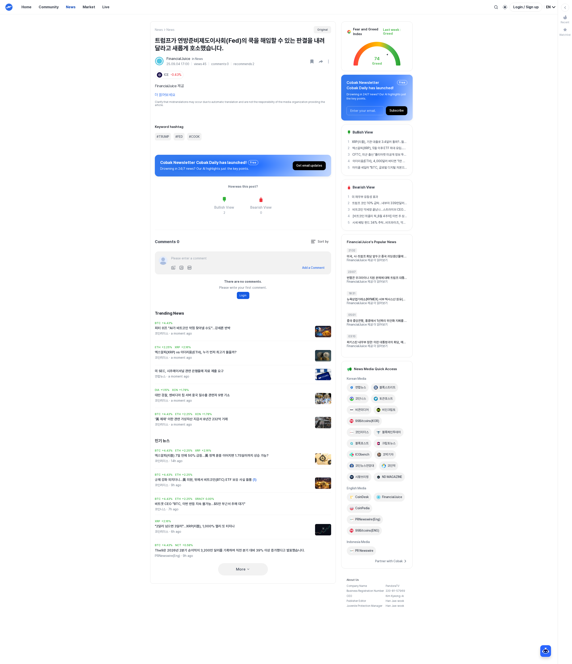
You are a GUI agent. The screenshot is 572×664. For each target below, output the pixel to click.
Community (49, 7)
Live (105, 7)
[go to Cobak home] (9, 7)
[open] (329, 61)
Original (322, 29)
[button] (321, 61)
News (71, 7)
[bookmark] (312, 61)
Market (89, 7)
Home (26, 7)
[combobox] (551, 7)
